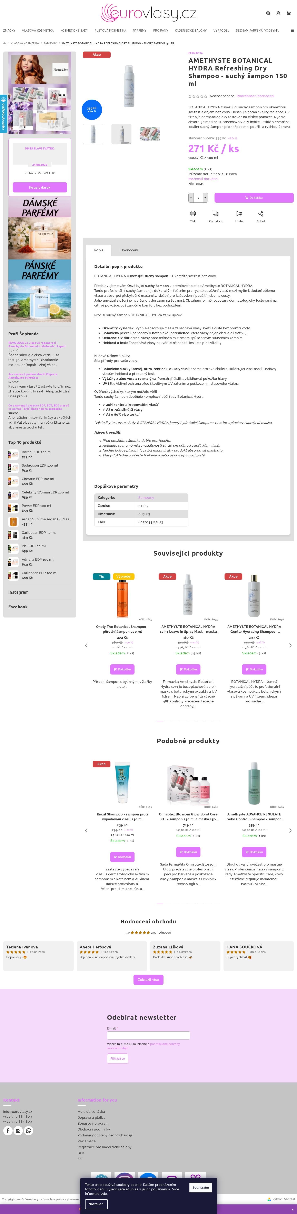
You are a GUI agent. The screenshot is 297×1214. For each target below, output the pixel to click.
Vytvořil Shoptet (284, 1199)
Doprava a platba (91, 1118)
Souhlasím (200, 1187)
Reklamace (87, 1141)
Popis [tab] (98, 250)
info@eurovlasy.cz (17, 1112)
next (290, 645)
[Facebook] (8, 1130)
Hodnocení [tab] (129, 250)
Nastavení (96, 1204)
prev (86, 645)
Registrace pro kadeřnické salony (105, 1147)
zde (104, 1194)
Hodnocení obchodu (148, 921)
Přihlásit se (117, 1058)
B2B (81, 1153)
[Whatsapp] (28, 1130)
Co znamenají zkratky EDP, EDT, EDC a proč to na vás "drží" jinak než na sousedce (38, 407)
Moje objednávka (91, 1112)
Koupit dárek (39, 187)
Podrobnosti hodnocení (255, 96)
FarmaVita (195, 53)
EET (81, 1159)
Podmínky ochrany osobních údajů (105, 1135)
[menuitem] (9, 30)
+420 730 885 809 (17, 1116)
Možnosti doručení (203, 179)
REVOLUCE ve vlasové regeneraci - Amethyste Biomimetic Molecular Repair (37, 344)
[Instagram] (18, 1130)
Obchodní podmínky (94, 1129)
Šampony (146, 498)
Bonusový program (93, 1123)
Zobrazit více (148, 980)
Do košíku (256, 197)
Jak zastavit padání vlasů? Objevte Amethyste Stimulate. (33, 375)
